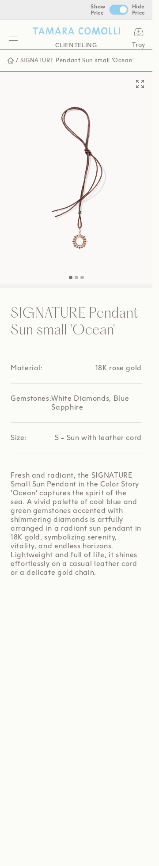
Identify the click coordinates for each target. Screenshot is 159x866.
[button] (70, 268)
